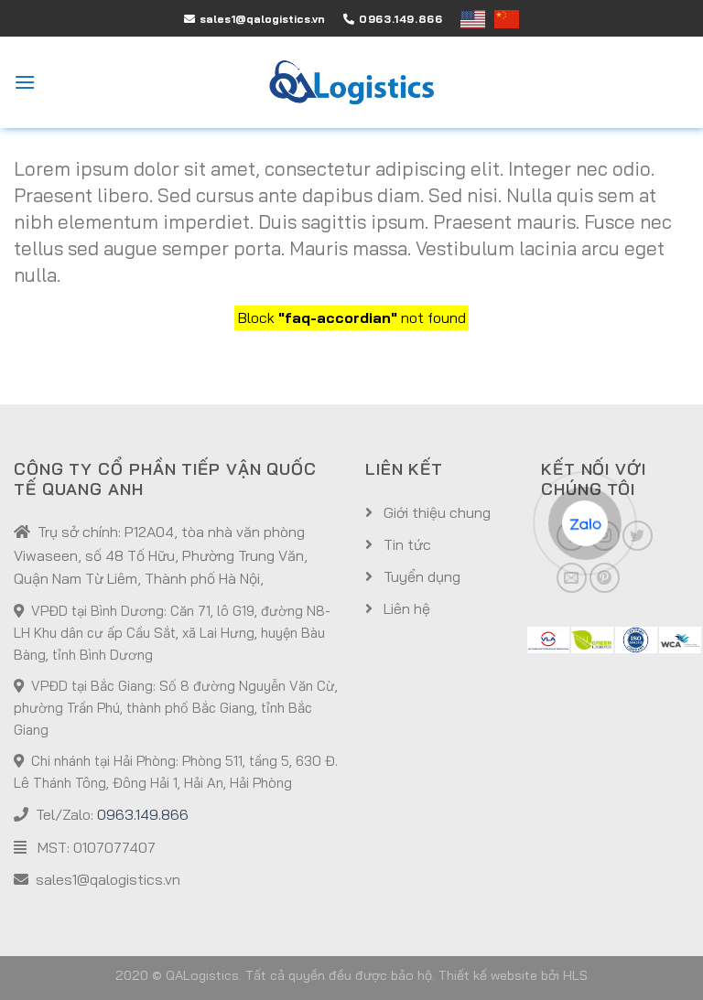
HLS (575, 975)
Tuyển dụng (420, 576)
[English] (477, 18)
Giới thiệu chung (435, 512)
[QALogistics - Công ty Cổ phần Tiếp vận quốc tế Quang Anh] (351, 83)
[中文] (506, 18)
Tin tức (405, 544)
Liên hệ (405, 608)
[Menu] (25, 81)
